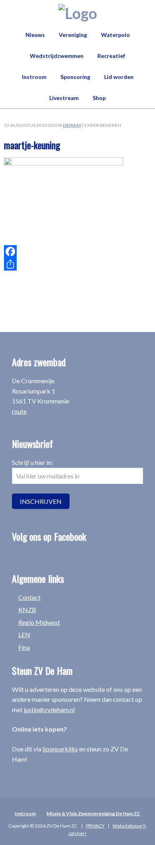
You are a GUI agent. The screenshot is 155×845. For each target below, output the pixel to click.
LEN (24, 634)
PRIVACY (95, 826)
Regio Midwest (39, 622)
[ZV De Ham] (77, 13)
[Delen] (77, 264)
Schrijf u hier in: (32, 462)
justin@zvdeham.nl (49, 709)
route (19, 411)
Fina (24, 647)
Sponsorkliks (60, 749)
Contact (29, 597)
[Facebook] (77, 251)
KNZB (27, 609)
